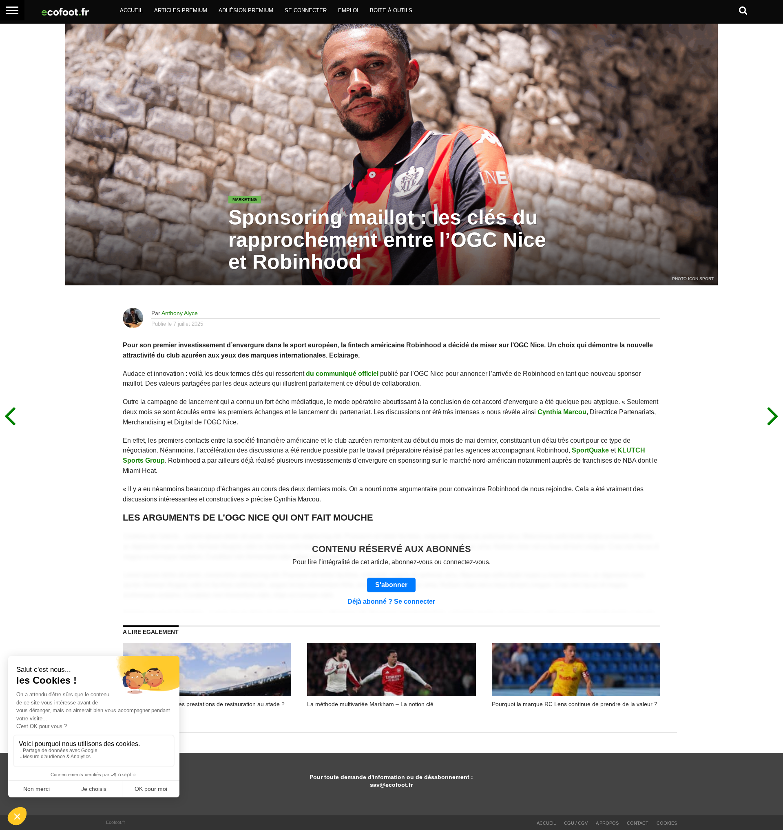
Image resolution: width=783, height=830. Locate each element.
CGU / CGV (576, 823)
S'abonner (391, 584)
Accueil (131, 10)
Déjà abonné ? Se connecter (391, 601)
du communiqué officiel (342, 373)
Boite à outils (391, 10)
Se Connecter (306, 10)
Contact (637, 823)
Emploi (348, 10)
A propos (607, 823)
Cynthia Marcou (561, 411)
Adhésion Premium (246, 10)
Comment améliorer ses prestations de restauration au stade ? (204, 704)
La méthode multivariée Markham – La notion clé (370, 704)
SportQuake (590, 450)
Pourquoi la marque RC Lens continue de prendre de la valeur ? (574, 704)
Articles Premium (180, 10)
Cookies (667, 823)
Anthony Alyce (179, 313)
